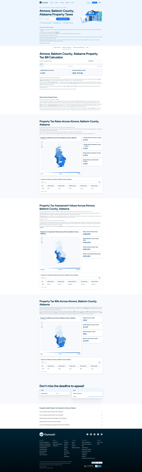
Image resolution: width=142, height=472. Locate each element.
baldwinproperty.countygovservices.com (96, 396)
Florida (65, 445)
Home (40, 7)
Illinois (65, 449)
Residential (55, 442)
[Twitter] (98, 434)
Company (74, 440)
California (66, 442)
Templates (84, 454)
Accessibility (55, 464)
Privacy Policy (41, 464)
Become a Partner (76, 447)
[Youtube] (102, 434)
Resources (84, 440)
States (65, 440)
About (73, 442)
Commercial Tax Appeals (44, 445)
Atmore (65, 7)
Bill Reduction (42, 452)
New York (66, 451)
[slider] (42, 64)
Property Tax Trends (86, 451)
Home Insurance (43, 451)
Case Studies (85, 447)
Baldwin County (59, 7)
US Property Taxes (46, 7)
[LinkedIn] (91, 434)
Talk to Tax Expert (43, 454)
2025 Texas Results (86, 442)
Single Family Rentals (57, 444)
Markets (55, 440)
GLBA (52, 464)
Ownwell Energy (43, 449)
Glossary (84, 456)
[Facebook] (87, 434)
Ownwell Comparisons (87, 444)
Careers (73, 445)
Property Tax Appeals (44, 442)
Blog (83, 445)
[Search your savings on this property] (99, 182)
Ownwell (44, 139)
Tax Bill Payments (43, 447)
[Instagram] (94, 434)
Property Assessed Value (45, 61)
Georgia (66, 447)
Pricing (73, 444)
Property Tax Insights (86, 449)
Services (41, 440)
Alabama (53, 7)
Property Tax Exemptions (45, 444)
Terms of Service (47, 464)
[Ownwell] (43, 2)
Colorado (66, 444)
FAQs (98, 444)
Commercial (55, 445)
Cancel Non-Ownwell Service (88, 458)
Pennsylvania (67, 452)
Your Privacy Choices (43, 466)
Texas (65, 454)
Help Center (100, 442)
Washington (66, 456)
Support (99, 440)
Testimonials (84, 452)
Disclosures (60, 464)
